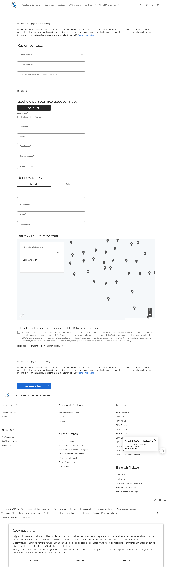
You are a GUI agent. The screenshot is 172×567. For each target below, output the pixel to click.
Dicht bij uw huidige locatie (34, 247)
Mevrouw (38, 117)
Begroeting (22, 113)
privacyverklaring (86, 373)
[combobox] (51, 54)
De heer (24, 117)
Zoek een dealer (30, 260)
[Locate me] (58, 252)
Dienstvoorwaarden (133, 319)
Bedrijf (68, 184)
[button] (150, 310)
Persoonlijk (34, 184)
